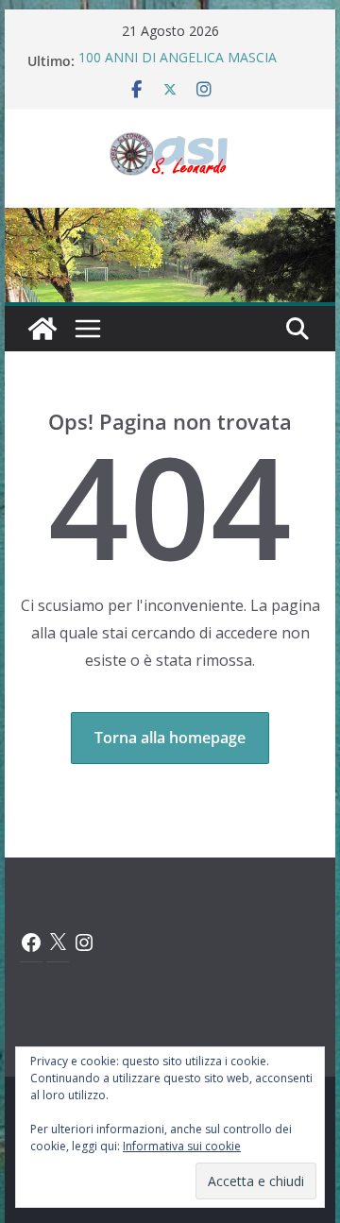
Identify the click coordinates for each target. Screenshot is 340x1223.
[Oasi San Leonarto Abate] (169, 221)
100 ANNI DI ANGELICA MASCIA (177, 60)
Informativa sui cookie (182, 1146)
